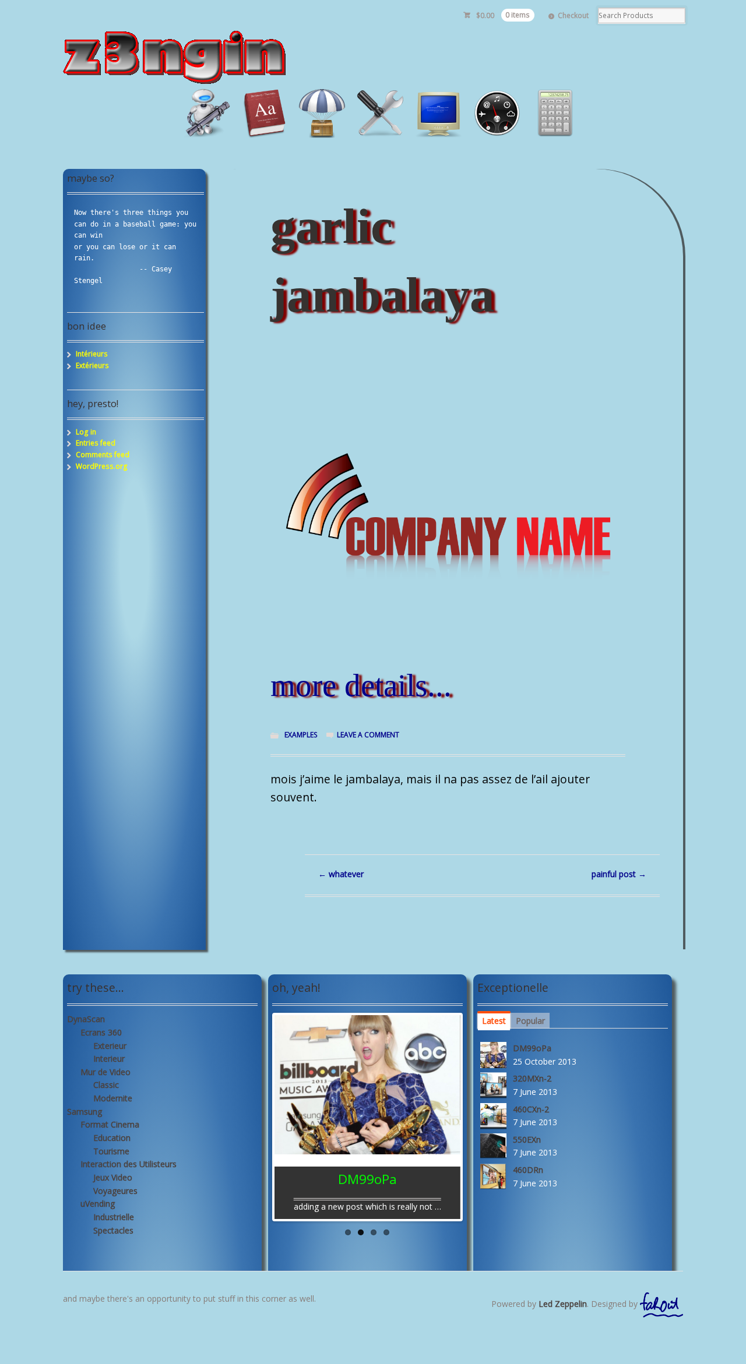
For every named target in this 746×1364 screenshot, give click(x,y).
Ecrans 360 (101, 1032)
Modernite (112, 1098)
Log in (86, 432)
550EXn (527, 1139)
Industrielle (113, 1216)
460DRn (528, 1169)
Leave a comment (368, 735)
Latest (494, 1020)
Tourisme (111, 1151)
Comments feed (102, 455)
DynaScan (86, 1018)
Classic (106, 1084)
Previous (262, 1114)
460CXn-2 (531, 1109)
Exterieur (109, 1045)
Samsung (84, 1111)
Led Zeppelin (563, 1303)
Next (472, 1114)
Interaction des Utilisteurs (128, 1163)
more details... (361, 685)
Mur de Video (105, 1071)
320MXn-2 (532, 1078)
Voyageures (115, 1190)
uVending (97, 1203)
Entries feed (95, 443)
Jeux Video (112, 1177)
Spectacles (113, 1230)
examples (301, 735)
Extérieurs (92, 365)
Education (112, 1137)
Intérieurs (92, 354)
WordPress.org (102, 466)
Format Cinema (109, 1124)
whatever (341, 873)
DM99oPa (532, 1048)
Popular (530, 1020)
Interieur (109, 1058)
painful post (619, 873)
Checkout (573, 15)
